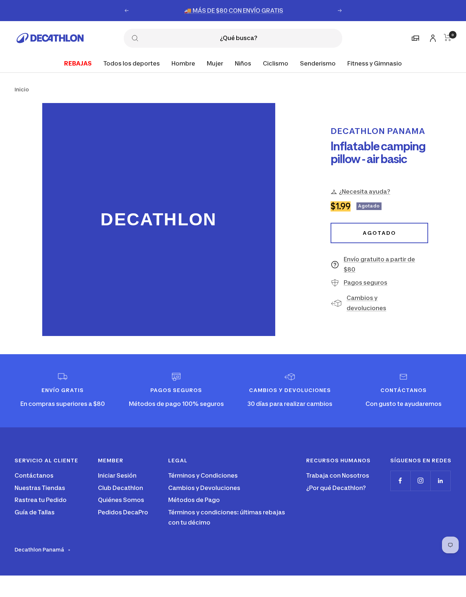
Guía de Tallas (35, 512)
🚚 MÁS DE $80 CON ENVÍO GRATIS (233, 10)
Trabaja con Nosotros (337, 475)
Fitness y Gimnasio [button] (374, 63)
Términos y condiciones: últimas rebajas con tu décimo (226, 517)
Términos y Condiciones (203, 475)
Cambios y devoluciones (366, 303)
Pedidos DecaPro (123, 512)
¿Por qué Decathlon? (336, 487)
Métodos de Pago (194, 499)
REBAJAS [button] (78, 63)
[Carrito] (447, 37)
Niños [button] (243, 63)
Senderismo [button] (318, 63)
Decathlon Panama (378, 131)
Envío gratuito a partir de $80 (379, 264)
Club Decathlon (120, 487)
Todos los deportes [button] (131, 63)
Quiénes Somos (121, 499)
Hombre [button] (183, 63)
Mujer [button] (215, 63)
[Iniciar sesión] (432, 37)
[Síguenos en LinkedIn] (440, 481)
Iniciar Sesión (117, 475)
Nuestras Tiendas (40, 487)
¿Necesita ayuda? (364, 191)
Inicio (22, 89)
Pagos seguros (365, 282)
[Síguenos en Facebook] (400, 481)
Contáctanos (34, 475)
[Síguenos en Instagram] (420, 481)
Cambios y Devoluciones (204, 487)
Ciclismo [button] (275, 63)
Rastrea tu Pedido (41, 499)
